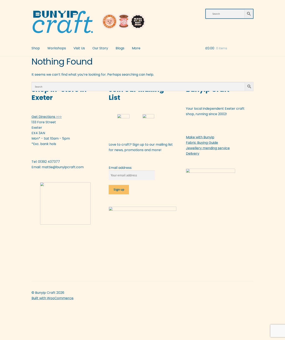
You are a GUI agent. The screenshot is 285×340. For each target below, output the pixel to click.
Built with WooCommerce (52, 298)
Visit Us (79, 48)
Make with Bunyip (200, 137)
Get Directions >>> (47, 116)
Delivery (192, 153)
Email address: (120, 167)
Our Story (100, 48)
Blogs (120, 48)
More (136, 48)
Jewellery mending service (208, 148)
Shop (36, 48)
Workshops (56, 48)
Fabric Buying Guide (202, 142)
